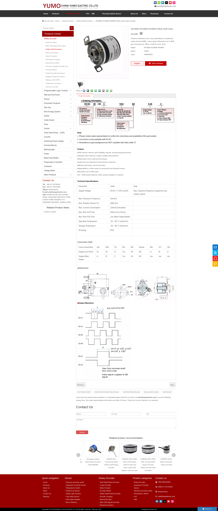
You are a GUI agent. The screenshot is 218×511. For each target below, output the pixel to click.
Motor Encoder (105, 488)
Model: (133, 47)
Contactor (48, 166)
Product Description (84, 96)
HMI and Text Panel (52, 95)
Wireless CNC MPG (53, 80)
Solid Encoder (167, 392)
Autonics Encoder (52, 87)
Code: (133, 54)
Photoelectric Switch (73, 488)
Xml (99, 509)
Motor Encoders (51, 56)
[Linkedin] (162, 2)
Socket (47, 128)
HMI (135, 499)
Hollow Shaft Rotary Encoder (110, 494)
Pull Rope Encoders (53, 59)
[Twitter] (166, 2)
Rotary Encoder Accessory (55, 73)
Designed (149, 509)
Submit (82, 432)
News (45, 491)
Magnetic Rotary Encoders (55, 76)
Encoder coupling (106, 496)
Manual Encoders (52, 53)
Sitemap (46, 496)
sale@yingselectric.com (166, 6)
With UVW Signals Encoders (56, 46)
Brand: (133, 51)
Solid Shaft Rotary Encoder (131, 392)
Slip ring (47, 107)
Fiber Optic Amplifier (73, 499)
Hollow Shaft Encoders (54, 49)
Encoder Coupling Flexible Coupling (58, 66)
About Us (46, 488)
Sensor (47, 99)
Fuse (46, 124)
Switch (46, 116)
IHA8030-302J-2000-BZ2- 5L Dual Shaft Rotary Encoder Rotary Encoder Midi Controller (144, 464)
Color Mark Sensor (72, 496)
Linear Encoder (105, 485)
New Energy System (52, 112)
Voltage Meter (49, 171)
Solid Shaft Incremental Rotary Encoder (107, 392)
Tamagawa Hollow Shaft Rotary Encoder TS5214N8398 (89, 462)
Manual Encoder (106, 499)
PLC (135, 496)
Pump (46, 154)
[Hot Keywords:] (72, 28)
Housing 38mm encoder (151, 392)
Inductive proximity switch (75, 482)
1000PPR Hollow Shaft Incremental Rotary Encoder (162, 462)
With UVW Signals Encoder (109, 502)
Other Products (50, 175)
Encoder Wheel (51, 70)
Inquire (137, 63)
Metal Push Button (51, 158)
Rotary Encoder (50, 39)
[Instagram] (174, 2)
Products (46, 485)
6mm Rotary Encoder (84, 392)
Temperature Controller (53, 162)
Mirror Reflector (71, 502)
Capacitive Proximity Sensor (76, 485)
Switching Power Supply (54, 141)
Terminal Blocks (50, 145)
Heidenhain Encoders (53, 83)
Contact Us (47, 494)
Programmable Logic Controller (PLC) (59, 91)
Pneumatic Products (52, 103)
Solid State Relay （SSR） (55, 133)
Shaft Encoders (51, 42)
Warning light (49, 149)
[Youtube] (170, 2)
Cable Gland (49, 120)
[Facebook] (155, 2)
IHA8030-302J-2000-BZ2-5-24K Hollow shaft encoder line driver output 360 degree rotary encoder (126, 464)
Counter (47, 137)
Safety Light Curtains (73, 494)
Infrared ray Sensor (73, 491)
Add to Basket (157, 63)
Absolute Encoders (52, 63)
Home (45, 482)
